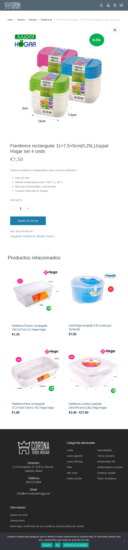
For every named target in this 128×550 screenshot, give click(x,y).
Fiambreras (46, 19)
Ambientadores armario (110, 467)
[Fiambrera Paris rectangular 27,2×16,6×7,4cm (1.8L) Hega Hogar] (35, 370)
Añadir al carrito (28, 221)
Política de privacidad (75, 545)
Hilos (69, 467)
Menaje (33, 19)
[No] (124, 541)
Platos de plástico (106, 478)
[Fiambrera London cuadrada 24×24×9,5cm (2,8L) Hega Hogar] (92, 370)
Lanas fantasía (75, 461)
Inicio (10, 19)
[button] (121, 5)
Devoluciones (17, 520)
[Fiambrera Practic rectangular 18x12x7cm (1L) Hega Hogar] (35, 292)
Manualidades (104, 450)
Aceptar (47, 545)
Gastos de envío (19, 514)
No (57, 545)
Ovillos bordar (74, 478)
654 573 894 (33, 482)
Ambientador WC (106, 461)
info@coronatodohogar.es (33, 493)
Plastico (21, 19)
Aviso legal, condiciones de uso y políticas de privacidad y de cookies (47, 526)
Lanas (70, 450)
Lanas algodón (75, 455)
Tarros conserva (106, 455)
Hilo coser (72, 472)
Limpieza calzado (106, 472)
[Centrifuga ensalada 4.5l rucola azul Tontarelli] (92, 291)
